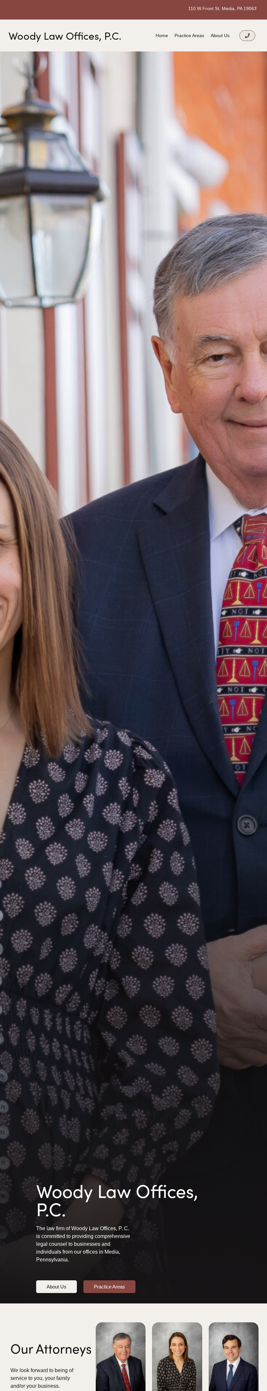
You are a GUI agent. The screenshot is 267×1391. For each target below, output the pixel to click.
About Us (220, 35)
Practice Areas (189, 35)
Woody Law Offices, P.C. (64, 35)
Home (162, 35)
